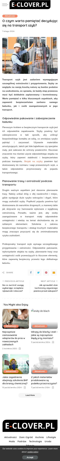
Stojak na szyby (33, 161)
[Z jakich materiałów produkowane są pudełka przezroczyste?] (44, 364)
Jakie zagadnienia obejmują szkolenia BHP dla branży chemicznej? (15, 380)
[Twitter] (38, 272)
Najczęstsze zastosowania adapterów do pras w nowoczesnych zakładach (13, 338)
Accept (30, 457)
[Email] (54, 272)
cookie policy (32, 452)
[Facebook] (31, 272)
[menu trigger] (6, 4)
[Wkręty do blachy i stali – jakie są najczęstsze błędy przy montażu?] (44, 319)
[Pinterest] (46, 272)
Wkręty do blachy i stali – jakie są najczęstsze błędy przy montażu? (44, 334)
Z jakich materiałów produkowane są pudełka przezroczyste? (44, 380)
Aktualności (10, 16)
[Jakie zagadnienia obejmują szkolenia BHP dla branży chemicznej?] (15, 364)
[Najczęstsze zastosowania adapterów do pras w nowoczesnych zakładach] (15, 319)
